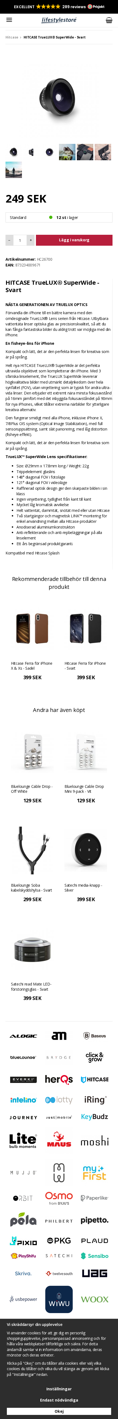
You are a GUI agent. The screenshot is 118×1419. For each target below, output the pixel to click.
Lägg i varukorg (74, 239)
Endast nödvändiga (59, 1400)
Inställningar (59, 1388)
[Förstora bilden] (59, 98)
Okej (59, 1411)
